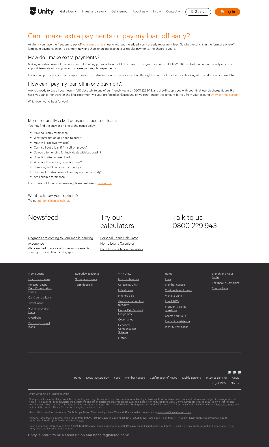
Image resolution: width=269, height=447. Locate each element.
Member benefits (128, 279)
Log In (230, 12)
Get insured (119, 11)
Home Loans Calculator (117, 243)
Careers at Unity (128, 284)
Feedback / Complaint (225, 283)
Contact (172, 11)
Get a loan (67, 11)
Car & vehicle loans (40, 297)
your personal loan (94, 44)
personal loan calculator (53, 200)
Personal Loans (37, 284)
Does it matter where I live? (52, 157)
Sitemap (236, 383)
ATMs (235, 377)
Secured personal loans (39, 325)
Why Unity (124, 273)
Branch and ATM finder (222, 275)
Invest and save (93, 11)
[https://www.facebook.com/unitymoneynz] (229, 372)
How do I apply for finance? (51, 133)
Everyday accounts (87, 273)
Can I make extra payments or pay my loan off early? (68, 172)
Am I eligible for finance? (50, 177)
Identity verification (176, 327)
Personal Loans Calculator (119, 237)
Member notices (175, 284)
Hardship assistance (177, 321)
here (81, 420)
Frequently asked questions (175, 308)
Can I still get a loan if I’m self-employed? (60, 147)
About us (139, 11)
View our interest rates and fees (54, 428)
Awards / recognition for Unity (131, 303)
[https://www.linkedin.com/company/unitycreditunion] (239, 372)
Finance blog (126, 295)
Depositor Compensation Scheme (127, 328)
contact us (105, 183)
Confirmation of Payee (178, 290)
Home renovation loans (39, 310)
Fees (168, 279)
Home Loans (36, 273)
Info (156, 11)
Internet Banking (216, 377)
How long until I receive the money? (57, 167)
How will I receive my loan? (51, 142)
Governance (125, 319)
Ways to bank (173, 295)
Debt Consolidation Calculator (121, 249)
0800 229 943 (195, 225)
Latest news (125, 290)
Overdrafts (34, 317)
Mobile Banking (191, 377)
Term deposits (84, 284)
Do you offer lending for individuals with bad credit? (67, 152)
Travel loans (35, 303)
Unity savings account (225, 94)
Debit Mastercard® (97, 377)
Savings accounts (86, 279)
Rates (168, 273)
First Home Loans (39, 279)
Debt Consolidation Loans (40, 290)
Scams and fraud (175, 316)
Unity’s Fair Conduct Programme (130, 312)
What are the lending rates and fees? (58, 162)
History (122, 338)
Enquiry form (220, 288)
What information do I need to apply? (58, 137)
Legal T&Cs (172, 301)
